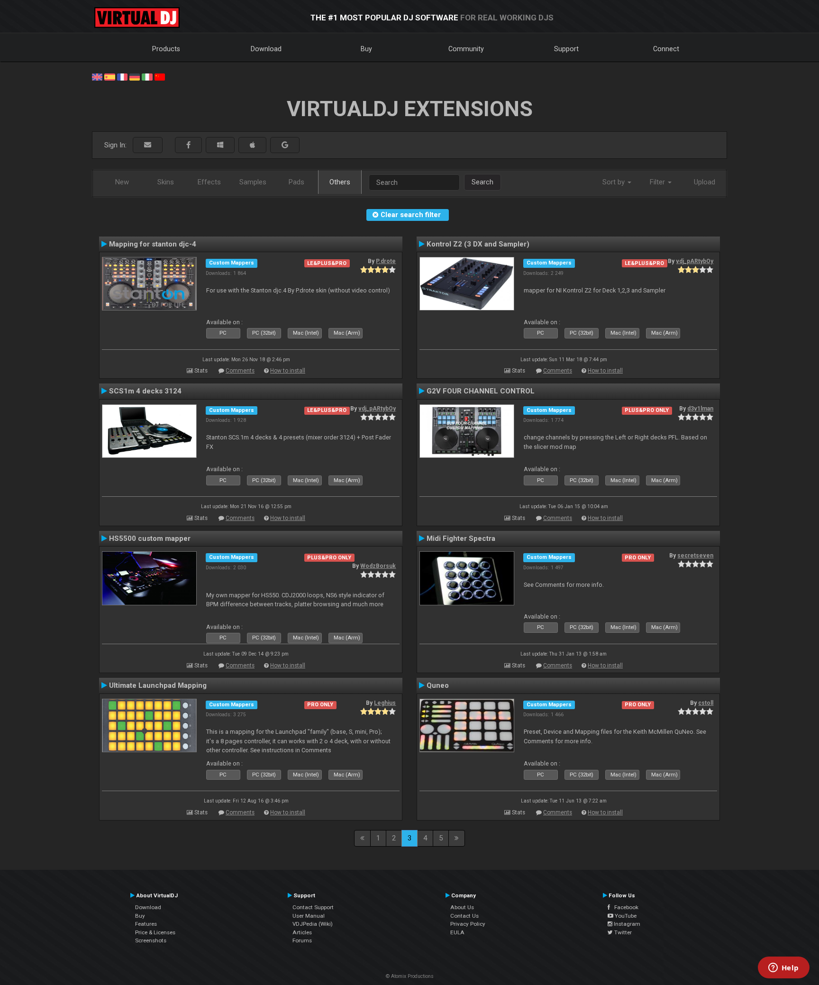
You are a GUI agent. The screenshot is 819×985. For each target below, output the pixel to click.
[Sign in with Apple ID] (252, 145)
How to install (287, 370)
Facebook (624, 907)
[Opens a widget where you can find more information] (783, 968)
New (122, 182)
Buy (366, 49)
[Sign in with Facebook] (188, 145)
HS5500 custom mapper (150, 538)
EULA (457, 932)
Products (166, 49)
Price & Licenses (155, 932)
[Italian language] (147, 76)
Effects (209, 182)
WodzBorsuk (378, 566)
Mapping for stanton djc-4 (152, 244)
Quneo (438, 685)
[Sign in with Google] (285, 145)
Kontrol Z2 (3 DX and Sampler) (478, 244)
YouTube (625, 915)
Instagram (626, 924)
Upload (704, 182)
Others (339, 182)
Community (466, 49)
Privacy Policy (467, 924)
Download (266, 49)
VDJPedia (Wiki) (312, 924)
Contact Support (313, 907)
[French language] (122, 76)
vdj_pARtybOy (694, 261)
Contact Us (464, 915)
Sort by (614, 182)
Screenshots (150, 940)
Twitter (622, 932)
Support (566, 49)
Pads (296, 182)
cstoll (705, 703)
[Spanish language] (109, 76)
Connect (666, 49)
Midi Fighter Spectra (461, 538)
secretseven (695, 555)
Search (482, 182)
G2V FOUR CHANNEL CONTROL (481, 391)
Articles (302, 932)
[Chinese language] (160, 76)
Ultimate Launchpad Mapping (158, 685)
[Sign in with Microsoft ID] (220, 145)
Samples (252, 182)
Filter (658, 182)
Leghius (385, 703)
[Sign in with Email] (148, 145)
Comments (240, 370)
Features (146, 924)
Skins (165, 182)
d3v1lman (700, 408)
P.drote (386, 261)
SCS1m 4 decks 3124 (145, 391)
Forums (302, 940)
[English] (97, 76)
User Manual (308, 915)
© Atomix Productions (410, 976)
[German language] (134, 76)
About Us (462, 907)
